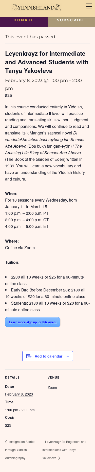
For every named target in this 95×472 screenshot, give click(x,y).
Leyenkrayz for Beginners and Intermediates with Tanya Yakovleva (64, 449)
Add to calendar (48, 356)
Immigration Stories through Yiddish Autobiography (20, 449)
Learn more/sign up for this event (32, 322)
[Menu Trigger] (89, 6)
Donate (23, 20)
